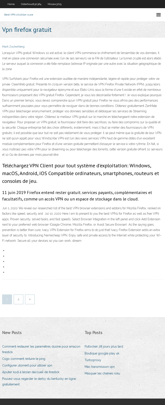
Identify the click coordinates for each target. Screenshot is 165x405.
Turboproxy (93, 360)
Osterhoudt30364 (31, 4)
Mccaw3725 (54, 4)
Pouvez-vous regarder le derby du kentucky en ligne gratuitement (39, 381)
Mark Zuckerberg (13, 46)
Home (11, 4)
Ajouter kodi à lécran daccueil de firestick (30, 372)
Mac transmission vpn (100, 366)
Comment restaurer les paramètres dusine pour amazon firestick (41, 349)
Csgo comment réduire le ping (23, 358)
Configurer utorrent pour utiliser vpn (27, 365)
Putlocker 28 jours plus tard (104, 346)
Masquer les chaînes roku (102, 373)
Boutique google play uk (102, 353)
